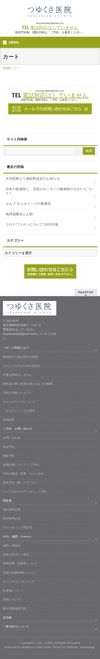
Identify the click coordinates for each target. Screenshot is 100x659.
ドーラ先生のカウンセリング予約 (25, 491)
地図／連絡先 (11, 545)
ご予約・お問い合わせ (17, 428)
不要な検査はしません (17, 374)
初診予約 (9, 455)
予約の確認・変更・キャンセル (23, 473)
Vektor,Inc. (72, 647)
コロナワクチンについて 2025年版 (32, 224)
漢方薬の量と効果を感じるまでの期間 (27, 383)
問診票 (7, 500)
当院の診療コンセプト (17, 392)
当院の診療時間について (19, 572)
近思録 (7, 617)
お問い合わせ (11, 437)
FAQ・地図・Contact (17, 536)
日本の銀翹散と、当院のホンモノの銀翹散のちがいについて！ (50, 191)
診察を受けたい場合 (16, 554)
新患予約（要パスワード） (20, 482)
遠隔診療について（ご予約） (22, 464)
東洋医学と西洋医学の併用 (20, 356)
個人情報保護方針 (14, 608)
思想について (11, 599)
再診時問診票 (11, 518)
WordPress (28, 647)
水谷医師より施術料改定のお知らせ (33, 178)
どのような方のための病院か (22, 365)
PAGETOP (85, 292)
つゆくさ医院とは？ (16, 347)
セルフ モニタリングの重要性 (28, 204)
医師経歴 (9, 419)
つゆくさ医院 (44, 643)
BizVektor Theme (50, 647)
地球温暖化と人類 (19, 214)
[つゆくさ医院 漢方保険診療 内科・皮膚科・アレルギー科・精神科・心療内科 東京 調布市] (50, 13)
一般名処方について (16, 626)
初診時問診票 (11, 509)
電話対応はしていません (54, 27)
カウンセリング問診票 (17, 527)
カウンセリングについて (19, 401)
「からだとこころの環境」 (20, 410)
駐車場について (13, 590)
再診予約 (9, 446)
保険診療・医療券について (20, 563)
